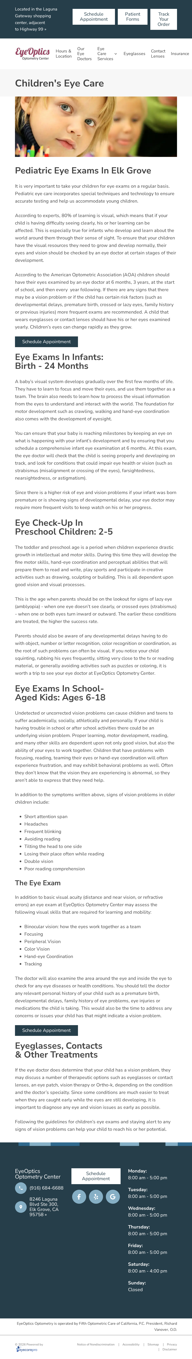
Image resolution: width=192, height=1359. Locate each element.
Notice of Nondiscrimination (95, 1344)
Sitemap (153, 1344)
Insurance (180, 53)
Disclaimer (169, 1349)
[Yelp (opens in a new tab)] (96, 1197)
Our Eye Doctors (84, 54)
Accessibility (131, 1344)
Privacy (172, 1344)
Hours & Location (64, 53)
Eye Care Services (105, 54)
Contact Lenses (158, 53)
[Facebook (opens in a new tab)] (79, 1197)
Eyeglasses (134, 53)
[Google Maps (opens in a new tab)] (113, 1197)
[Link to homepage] (32, 53)
